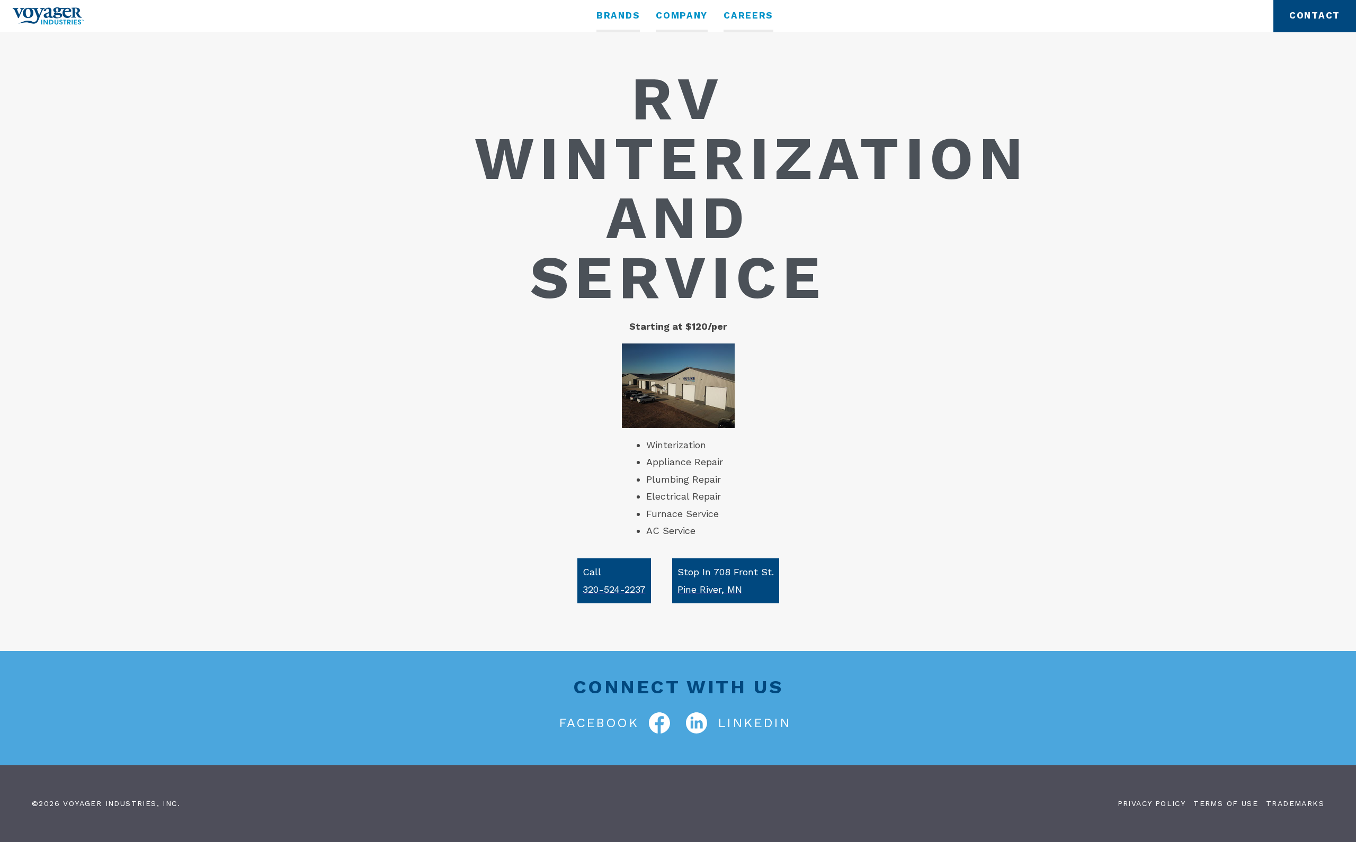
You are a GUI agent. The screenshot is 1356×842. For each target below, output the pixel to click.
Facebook (598, 723)
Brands (618, 15)
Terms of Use (1225, 803)
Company (682, 15)
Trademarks (1295, 803)
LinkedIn (754, 723)
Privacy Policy (1152, 803)
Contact (1314, 15)
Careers (748, 15)
